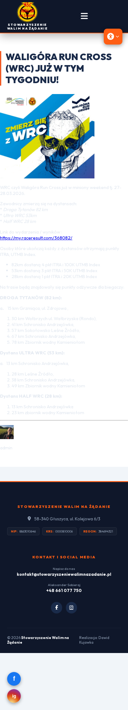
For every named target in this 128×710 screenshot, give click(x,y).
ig (14, 695)
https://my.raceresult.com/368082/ (36, 238)
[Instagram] (71, 607)
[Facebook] (56, 607)
